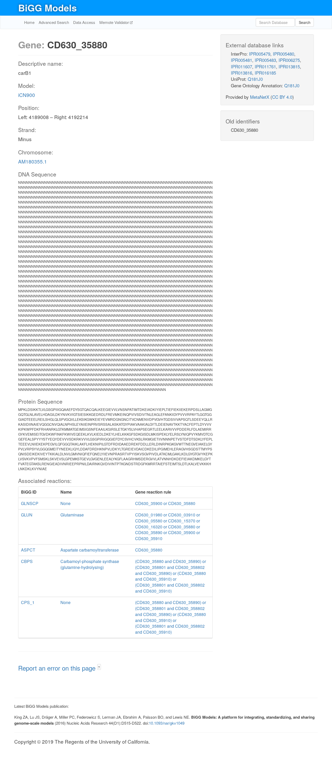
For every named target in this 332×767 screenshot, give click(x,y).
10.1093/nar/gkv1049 (166, 723)
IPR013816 (241, 72)
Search (304, 22)
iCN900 (26, 94)
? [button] (99, 667)
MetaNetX (259, 97)
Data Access (84, 22)
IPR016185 (265, 72)
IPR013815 (289, 66)
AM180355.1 (32, 161)
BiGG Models (47, 7)
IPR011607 (241, 66)
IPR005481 (241, 60)
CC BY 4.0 (282, 97)
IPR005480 (283, 53)
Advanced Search (54, 22)
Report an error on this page (57, 667)
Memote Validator (114, 22)
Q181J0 (255, 79)
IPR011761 (265, 66)
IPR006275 (289, 60)
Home (29, 22)
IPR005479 (259, 53)
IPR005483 (265, 60)
